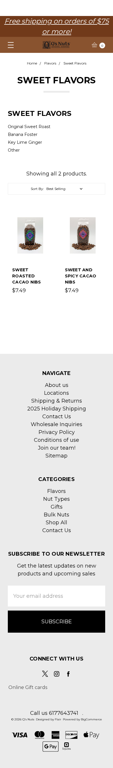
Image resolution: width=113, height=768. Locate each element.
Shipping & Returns (56, 401)
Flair (58, 719)
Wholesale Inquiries (56, 424)
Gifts (57, 507)
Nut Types (56, 499)
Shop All (56, 522)
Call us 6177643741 (54, 713)
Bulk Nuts (56, 515)
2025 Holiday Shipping (56, 408)
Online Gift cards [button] (27, 687)
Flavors (56, 491)
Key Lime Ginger (25, 142)
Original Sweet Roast (29, 126)
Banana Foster (22, 134)
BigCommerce (91, 719)
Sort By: (37, 188)
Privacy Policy (57, 432)
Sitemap (56, 456)
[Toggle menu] (8, 45)
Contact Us (56, 416)
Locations (56, 393)
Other (14, 150)
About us (56, 385)
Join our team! (56, 448)
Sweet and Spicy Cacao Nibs (80, 276)
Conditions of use (56, 440)
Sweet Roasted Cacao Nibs (26, 276)
